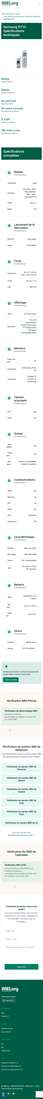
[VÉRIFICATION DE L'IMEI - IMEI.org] (10, 3)
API (2, 1047)
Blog (2, 1013)
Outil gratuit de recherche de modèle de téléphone (22, 16)
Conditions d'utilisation (8, 1063)
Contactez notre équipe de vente (20, 835)
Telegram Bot (5, 1051)
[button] (10, 730)
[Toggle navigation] (40, 4)
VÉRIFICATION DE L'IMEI (10, 14)
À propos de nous (7, 1028)
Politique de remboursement (10, 1069)
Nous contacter (6, 1032)
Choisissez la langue (8, 996)
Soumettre (21, 967)
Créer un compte (11, 680)
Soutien (4, 1016)
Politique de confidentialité (10, 1066)
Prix (2, 1044)
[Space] (10, 989)
